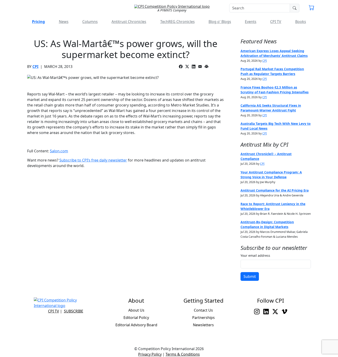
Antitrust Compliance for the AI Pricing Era (275, 190)
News (64, 21)
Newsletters (203, 324)
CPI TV (275, 21)
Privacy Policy (150, 354)
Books (300, 21)
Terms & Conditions (183, 354)
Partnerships (203, 317)
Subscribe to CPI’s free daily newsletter (93, 160)
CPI (35, 66)
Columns (90, 21)
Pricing (38, 21)
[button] (311, 8)
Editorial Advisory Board (136, 324)
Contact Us (203, 310)
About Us (136, 310)
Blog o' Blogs (220, 21)
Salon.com (59, 150)
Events (250, 21)
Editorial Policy (136, 317)
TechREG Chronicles (177, 21)
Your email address (255, 255)
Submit (249, 276)
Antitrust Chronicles (129, 21)
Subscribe (73, 311)
